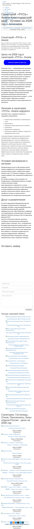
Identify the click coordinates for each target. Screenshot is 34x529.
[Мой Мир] (16, 523)
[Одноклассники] (14, 523)
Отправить (29, 309)
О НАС (4, 2)
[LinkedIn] (20, 523)
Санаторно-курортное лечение (13, 24)
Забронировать (17, 432)
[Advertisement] (17, 265)
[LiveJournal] (23, 523)
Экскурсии (7, 14)
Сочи (6, 21)
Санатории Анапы (26, 28)
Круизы (6, 16)
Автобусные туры (9, 12)
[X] (18, 523)
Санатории (7, 9)
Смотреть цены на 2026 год (17, 62)
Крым (6, 22)
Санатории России (8, 28)
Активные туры (9, 19)
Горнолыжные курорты (11, 17)
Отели (6, 11)
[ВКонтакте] (11, 523)
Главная (7, 7)
